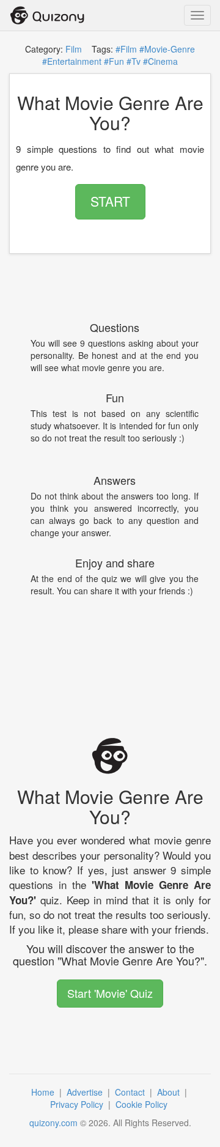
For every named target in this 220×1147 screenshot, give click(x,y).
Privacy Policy (78, 1104)
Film (73, 49)
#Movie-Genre (167, 49)
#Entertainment (71, 61)
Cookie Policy (143, 1104)
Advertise (86, 1092)
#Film (126, 49)
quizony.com (53, 1122)
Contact (131, 1092)
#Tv (134, 61)
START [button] (110, 201)
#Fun (114, 61)
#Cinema (160, 61)
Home (44, 1092)
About (169, 1092)
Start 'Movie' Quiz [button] (110, 993)
